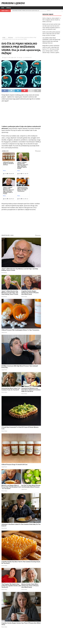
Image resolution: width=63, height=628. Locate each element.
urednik (14, 57)
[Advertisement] (21, 25)
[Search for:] (53, 10)
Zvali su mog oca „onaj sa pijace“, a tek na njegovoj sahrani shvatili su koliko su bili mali (51, 19)
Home (2, 7)
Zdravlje (8, 7)
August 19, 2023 (7, 57)
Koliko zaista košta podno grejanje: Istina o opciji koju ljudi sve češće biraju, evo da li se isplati (51, 33)
